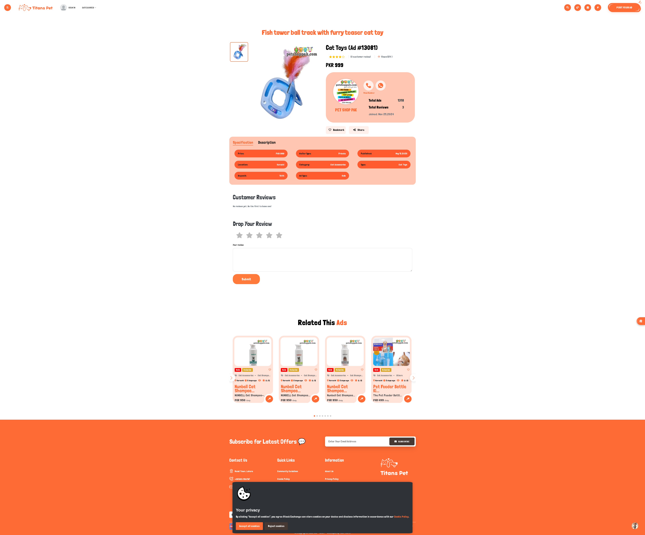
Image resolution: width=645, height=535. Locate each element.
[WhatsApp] (380, 85)
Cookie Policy (283, 479)
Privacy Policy (331, 479)
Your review (238, 244)
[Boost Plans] (597, 7)
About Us (329, 471)
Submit (246, 279)
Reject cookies (276, 526)
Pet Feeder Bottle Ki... (389, 389)
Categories (88, 7)
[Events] (587, 7)
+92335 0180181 (242, 479)
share (360, 129)
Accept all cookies (249, 526)
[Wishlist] (269, 370)
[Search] (567, 7)
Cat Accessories (246, 375)
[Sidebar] (7, 7)
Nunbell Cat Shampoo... (245, 389)
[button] (314, 416)
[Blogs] (577, 7)
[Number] (368, 85)
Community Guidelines (287, 471)
